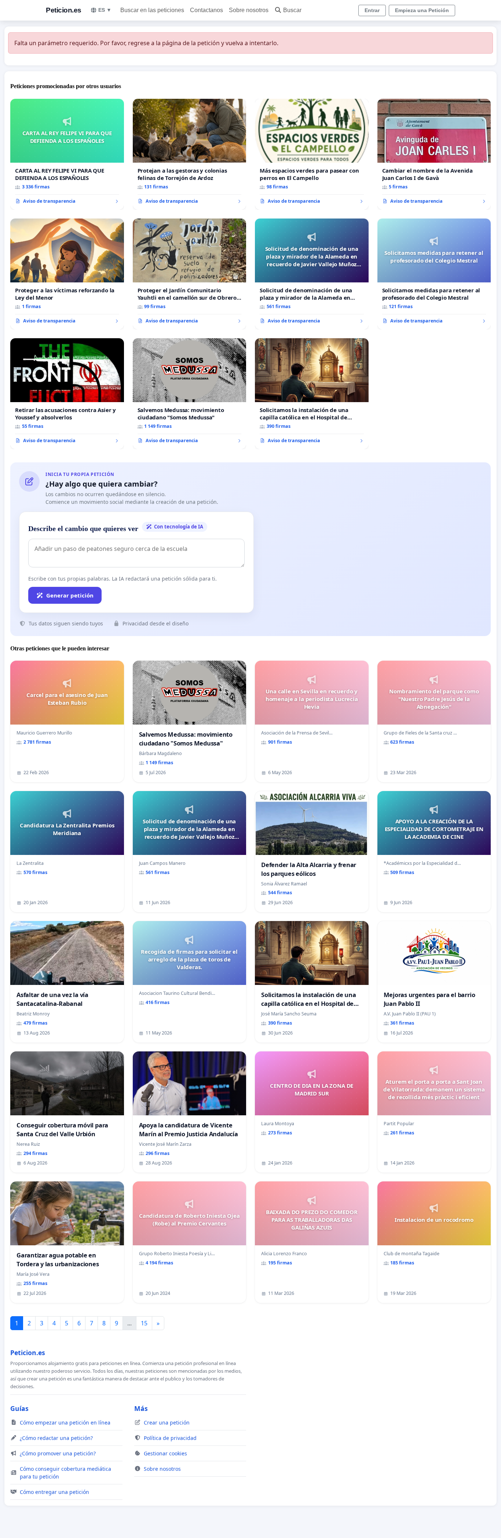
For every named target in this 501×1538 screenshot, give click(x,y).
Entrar (372, 10)
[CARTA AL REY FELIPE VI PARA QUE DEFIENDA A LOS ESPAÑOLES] (67, 154)
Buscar (292, 10)
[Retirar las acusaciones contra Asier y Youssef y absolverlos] (67, 393)
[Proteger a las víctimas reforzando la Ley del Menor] (67, 274)
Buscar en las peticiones (152, 10)
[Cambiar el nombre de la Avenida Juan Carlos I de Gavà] (434, 154)
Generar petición (70, 595)
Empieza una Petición (422, 10)
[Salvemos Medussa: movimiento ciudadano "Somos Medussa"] (189, 393)
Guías (19, 1408)
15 (144, 1323)
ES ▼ (104, 10)
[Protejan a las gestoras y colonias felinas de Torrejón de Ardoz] (189, 154)
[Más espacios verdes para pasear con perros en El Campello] (312, 154)
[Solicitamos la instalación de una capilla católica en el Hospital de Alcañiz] (312, 393)
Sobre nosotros (248, 10)
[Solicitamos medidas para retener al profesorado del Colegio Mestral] (434, 274)
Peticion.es (63, 10)
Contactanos (206, 10)
